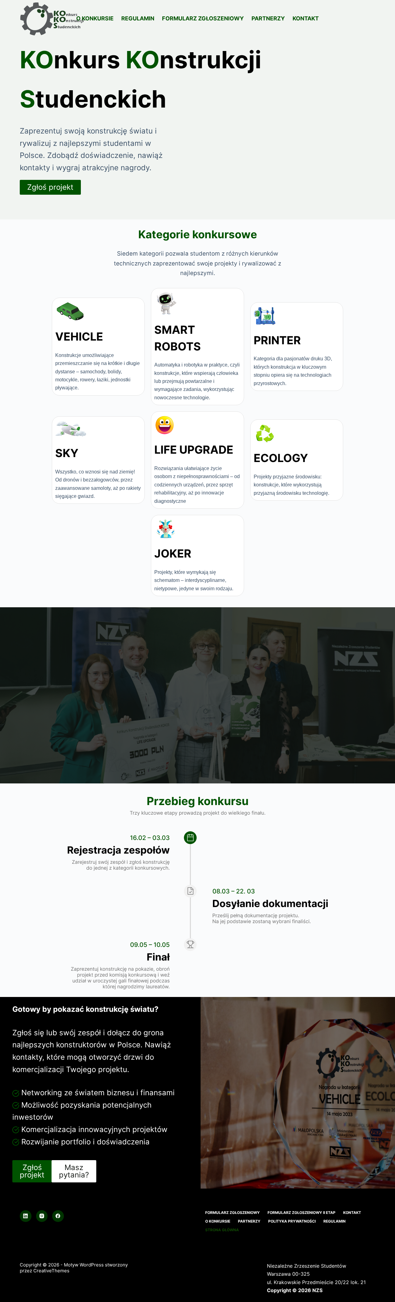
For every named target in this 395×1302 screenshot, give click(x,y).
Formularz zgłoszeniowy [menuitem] (203, 18)
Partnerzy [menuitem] (268, 18)
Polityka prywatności (292, 1221)
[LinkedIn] (25, 1216)
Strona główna (222, 1230)
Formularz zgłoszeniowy (232, 1212)
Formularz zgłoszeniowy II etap (301, 1212)
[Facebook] (58, 1216)
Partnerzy (249, 1221)
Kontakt (352, 1212)
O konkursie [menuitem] (95, 18)
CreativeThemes (51, 1271)
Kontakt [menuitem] (306, 18)
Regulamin (334, 1221)
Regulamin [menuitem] (137, 18)
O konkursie (217, 1221)
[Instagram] (42, 1216)
